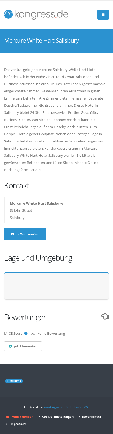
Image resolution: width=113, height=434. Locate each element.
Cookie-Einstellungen (57, 417)
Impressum (18, 424)
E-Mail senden (27, 234)
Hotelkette (14, 381)
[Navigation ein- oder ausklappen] (103, 15)
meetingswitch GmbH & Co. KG (66, 407)
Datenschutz (91, 417)
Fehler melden (22, 417)
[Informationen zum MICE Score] (26, 333)
